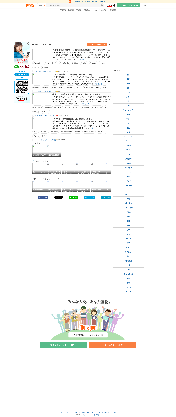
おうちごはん (129, 207)
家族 (128, 234)
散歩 (128, 198)
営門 (55, 63)
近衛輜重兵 (38, 63)
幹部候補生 (96, 87)
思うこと (128, 141)
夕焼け (128, 212)
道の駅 (128, 238)
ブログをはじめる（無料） (129, 5)
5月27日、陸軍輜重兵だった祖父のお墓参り (72, 118)
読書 (128, 114)
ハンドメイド (129, 136)
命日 (100, 132)
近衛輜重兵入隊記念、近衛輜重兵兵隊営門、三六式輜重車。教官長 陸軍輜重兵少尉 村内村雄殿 (95, 50)
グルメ (128, 172)
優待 (128, 283)
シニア (128, 97)
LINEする (74, 197)
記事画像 (63, 10)
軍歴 (87, 87)
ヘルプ (98, 412)
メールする (107, 197)
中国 (128, 265)
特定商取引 (90, 412)
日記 (128, 74)
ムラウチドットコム (66, 412)
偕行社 (77, 107)
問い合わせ (105, 412)
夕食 (128, 230)
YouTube (128, 185)
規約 (75, 412)
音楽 (128, 132)
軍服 (55, 87)
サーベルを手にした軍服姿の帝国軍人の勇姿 (72, 74)
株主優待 (128, 203)
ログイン (145, 5)
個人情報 (82, 412)
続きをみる (82, 59)
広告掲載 (113, 412)
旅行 (128, 256)
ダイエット (129, 252)
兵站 (79, 87)
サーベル (37, 87)
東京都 (37, 67)
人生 (128, 154)
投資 (128, 278)
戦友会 (78, 132)
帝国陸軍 (86, 107)
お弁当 (128, 163)
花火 (128, 243)
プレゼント (129, 247)
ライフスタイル (128, 110)
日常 (128, 176)
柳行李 (68, 107)
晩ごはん (128, 194)
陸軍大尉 (49, 107)
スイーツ (128, 292)
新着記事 (71, 10)
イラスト (128, 150)
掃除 (128, 225)
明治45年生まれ (89, 132)
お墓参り (45, 132)
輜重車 (76, 63)
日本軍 (103, 63)
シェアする (44, 197)
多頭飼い (128, 159)
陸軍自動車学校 (67, 132)
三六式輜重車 (65, 63)
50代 (128, 79)
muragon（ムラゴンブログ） (90, 415)
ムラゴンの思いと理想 (112, 344)
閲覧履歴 (113, 10)
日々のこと (129, 92)
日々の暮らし (129, 274)
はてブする (90, 197)
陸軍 (36, 132)
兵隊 (47, 63)
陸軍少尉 (55, 132)
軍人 (62, 87)
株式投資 (128, 261)
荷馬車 (84, 63)
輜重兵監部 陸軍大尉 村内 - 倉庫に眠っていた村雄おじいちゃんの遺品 (84, 94)
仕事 (128, 83)
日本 (128, 221)
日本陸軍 (93, 63)
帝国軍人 (71, 87)
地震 (128, 216)
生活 (128, 128)
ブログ (128, 119)
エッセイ (128, 287)
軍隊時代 (59, 107)
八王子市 (46, 67)
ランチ (128, 181)
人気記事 (78, 10)
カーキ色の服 (98, 107)
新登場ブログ (88, 10)
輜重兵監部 (38, 107)
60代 (128, 88)
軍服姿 (47, 87)
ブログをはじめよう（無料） (63, 344)
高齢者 (128, 145)
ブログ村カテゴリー (101, 10)
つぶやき (128, 167)
